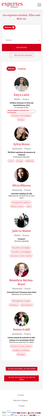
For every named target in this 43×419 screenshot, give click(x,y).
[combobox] (21, 30)
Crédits (21, 406)
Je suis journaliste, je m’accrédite (22, 369)
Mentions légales (20, 400)
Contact (20, 395)
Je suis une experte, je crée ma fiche (21, 378)
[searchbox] (21, 33)
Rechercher (21, 47)
